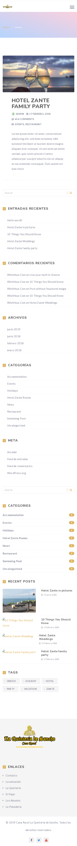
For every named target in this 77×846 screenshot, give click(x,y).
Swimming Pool (16, 418)
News (10, 404)
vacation (30, 688)
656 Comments (24, 119)
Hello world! (14, 220)
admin (20, 113)
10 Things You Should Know (24, 234)
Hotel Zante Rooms (19, 397)
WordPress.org (16, 473)
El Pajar (10, 794)
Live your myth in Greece (45, 274)
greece (11, 681)
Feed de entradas (17, 459)
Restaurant (33, 124)
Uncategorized (16, 425)
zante (50, 688)
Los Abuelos (13, 800)
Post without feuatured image (48, 288)
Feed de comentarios (19, 466)
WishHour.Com (16, 274)
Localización (13, 781)
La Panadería (13, 806)
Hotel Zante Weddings (21, 241)
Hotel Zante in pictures (21, 227)
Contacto (11, 775)
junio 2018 (13, 336)
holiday (30, 681)
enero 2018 (14, 350)
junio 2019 (13, 329)
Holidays (12, 390)
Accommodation (17, 376)
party (11, 688)
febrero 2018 (15, 343)
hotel (50, 681)
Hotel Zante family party (31, 103)
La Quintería (13, 788)
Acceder (12, 452)
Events (19, 124)
